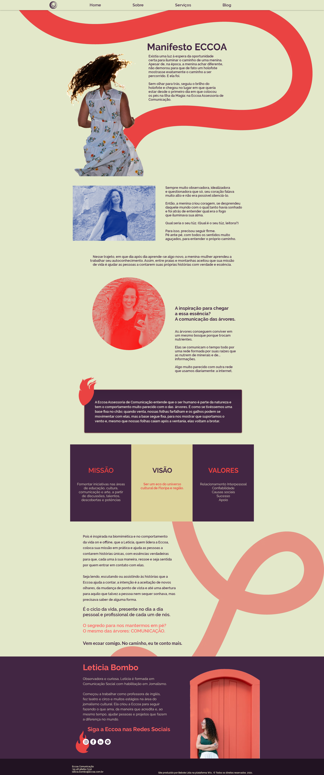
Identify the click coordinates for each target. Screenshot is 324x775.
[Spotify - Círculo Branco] (108, 742)
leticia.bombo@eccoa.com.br (87, 771)
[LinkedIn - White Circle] (101, 742)
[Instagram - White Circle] (86, 742)
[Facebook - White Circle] (93, 742)
